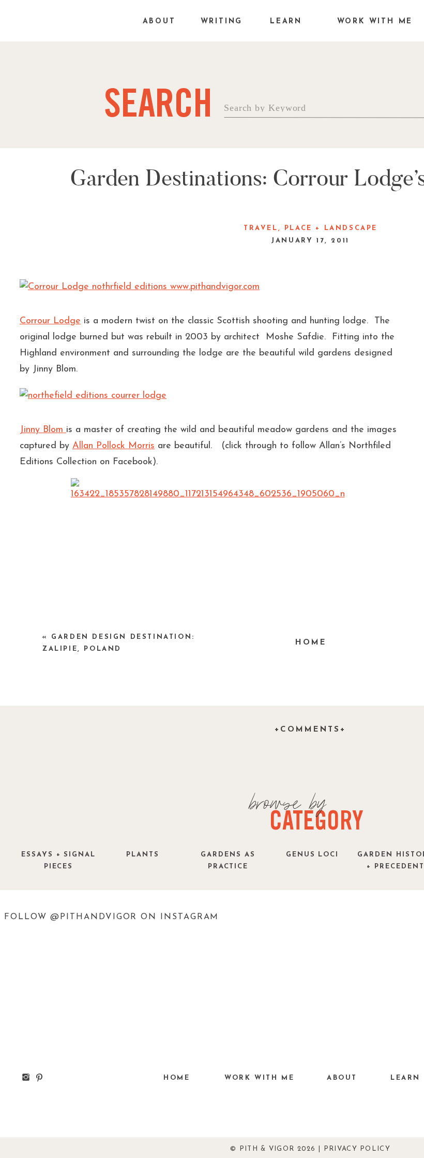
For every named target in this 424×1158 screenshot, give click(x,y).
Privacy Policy (357, 1149)
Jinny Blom (43, 430)
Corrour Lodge (50, 321)
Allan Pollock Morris (113, 446)
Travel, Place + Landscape (310, 228)
